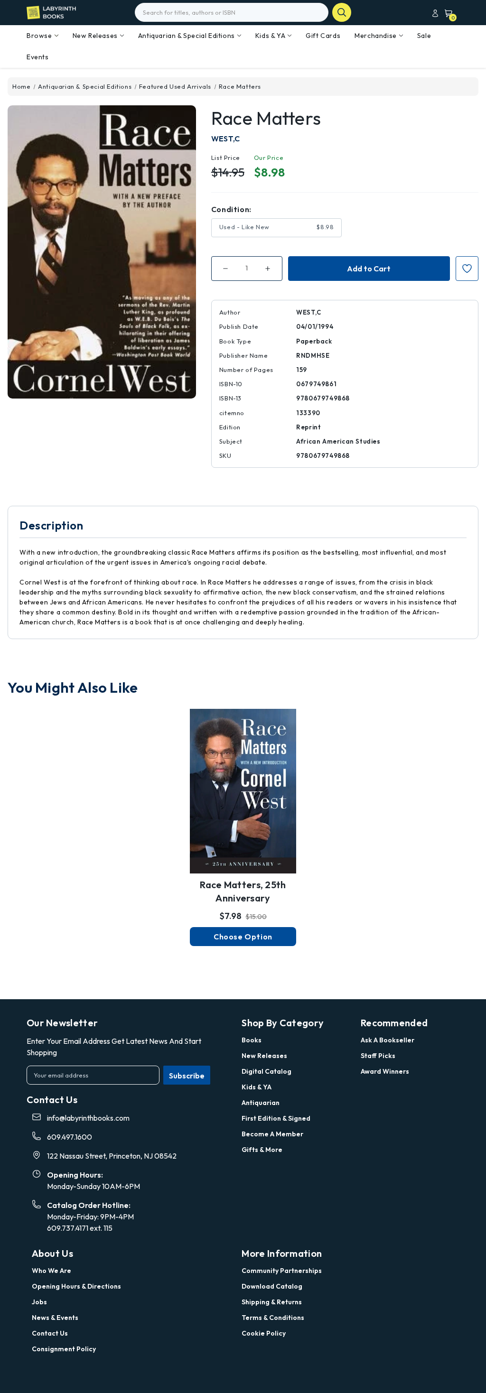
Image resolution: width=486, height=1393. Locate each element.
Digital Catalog (266, 1071)
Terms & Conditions (273, 1317)
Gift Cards (323, 35)
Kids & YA (270, 35)
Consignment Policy (64, 1349)
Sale (424, 35)
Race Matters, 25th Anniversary (243, 891)
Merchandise (376, 35)
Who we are (51, 1270)
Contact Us (50, 1333)
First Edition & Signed (276, 1118)
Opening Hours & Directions (76, 1286)
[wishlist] (243, 784)
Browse (39, 35)
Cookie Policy (264, 1333)
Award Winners (385, 1071)
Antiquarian (261, 1102)
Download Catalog (272, 1286)
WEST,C (225, 138)
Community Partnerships (282, 1270)
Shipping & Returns (272, 1302)
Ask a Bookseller (387, 1040)
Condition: (231, 209)
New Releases (95, 35)
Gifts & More (262, 1149)
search (341, 12)
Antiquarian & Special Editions (186, 35)
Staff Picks (378, 1055)
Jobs (39, 1302)
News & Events (55, 1317)
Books (252, 1040)
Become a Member (272, 1134)
